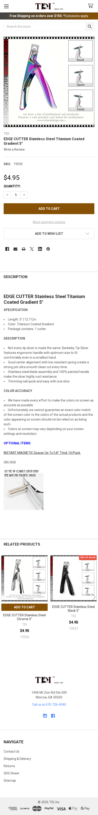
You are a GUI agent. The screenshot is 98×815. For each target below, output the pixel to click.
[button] (49, 233)
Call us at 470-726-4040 (49, 704)
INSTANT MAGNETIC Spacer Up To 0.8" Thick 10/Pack (42, 453)
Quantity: (12, 186)
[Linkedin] (40, 248)
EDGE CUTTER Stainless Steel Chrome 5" (24, 617)
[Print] (23, 248)
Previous (4, 597)
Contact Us (11, 751)
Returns (9, 766)
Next (93, 597)
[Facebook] (7, 248)
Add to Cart (24, 607)
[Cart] (91, 6)
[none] (49, 82)
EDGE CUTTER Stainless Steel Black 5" (73, 609)
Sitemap (10, 780)
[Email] (15, 248)
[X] (31, 248)
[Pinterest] (48, 248)
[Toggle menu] (6, 6)
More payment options (49, 222)
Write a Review (14, 149)
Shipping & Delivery (17, 759)
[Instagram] (45, 715)
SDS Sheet (11, 773)
